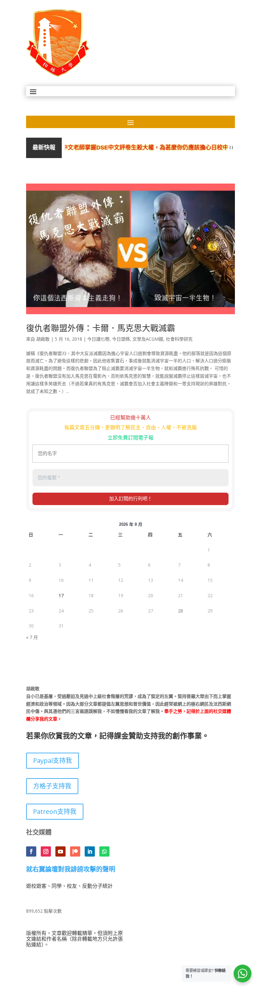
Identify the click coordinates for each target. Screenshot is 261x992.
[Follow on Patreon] (75, 851)
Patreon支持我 (54, 811)
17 (61, 595)
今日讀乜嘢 (98, 339)
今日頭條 (121, 339)
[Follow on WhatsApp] (104, 851)
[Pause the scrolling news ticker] (231, 148)
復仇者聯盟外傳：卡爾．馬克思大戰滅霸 (100, 328)
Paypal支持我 (52, 760)
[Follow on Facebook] (31, 851)
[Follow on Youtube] (60, 851)
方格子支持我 (52, 786)
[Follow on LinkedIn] (90, 851)
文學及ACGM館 (147, 339)
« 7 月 (32, 637)
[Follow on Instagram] (46, 851)
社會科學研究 (179, 339)
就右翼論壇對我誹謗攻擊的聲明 (70, 869)
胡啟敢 (43, 339)
